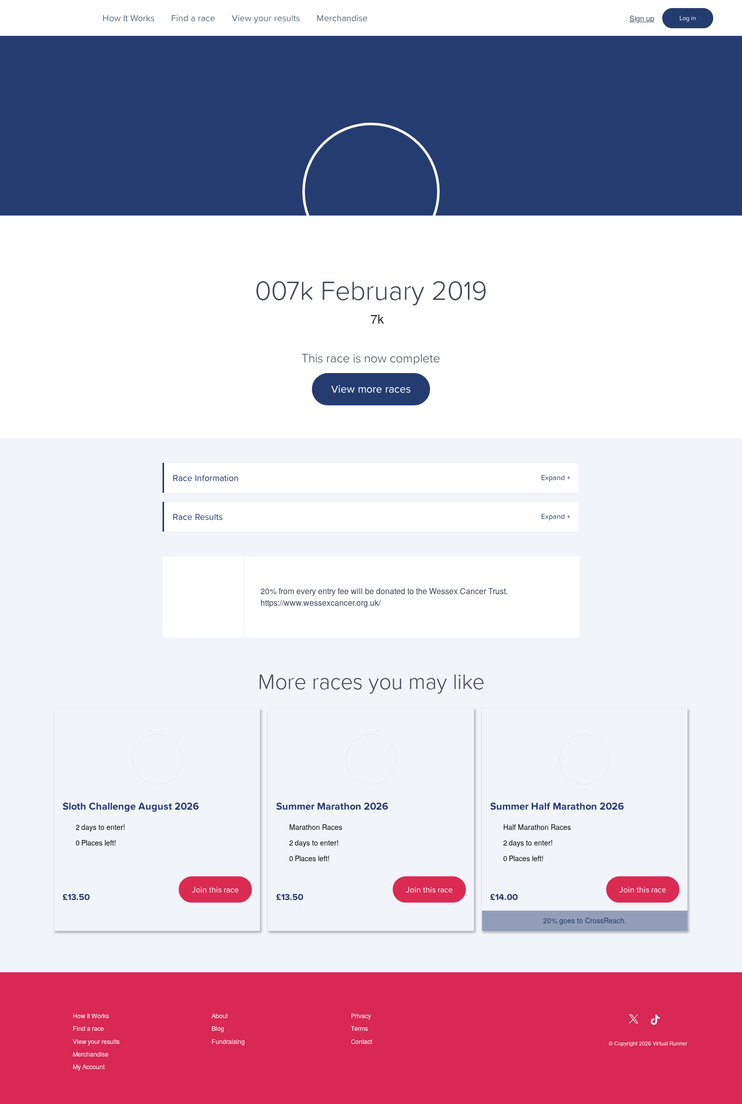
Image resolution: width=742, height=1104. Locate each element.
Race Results (198, 516)
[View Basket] (727, 18)
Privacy (361, 1015)
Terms (359, 1028)
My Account (88, 1066)
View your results (266, 18)
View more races (371, 389)
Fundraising (228, 1041)
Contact (361, 1041)
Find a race (193, 18)
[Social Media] (612, 1020)
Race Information (206, 478)
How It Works (128, 18)
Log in (687, 18)
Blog (217, 1028)
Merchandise (341, 18)
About (219, 1015)
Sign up (641, 18)
